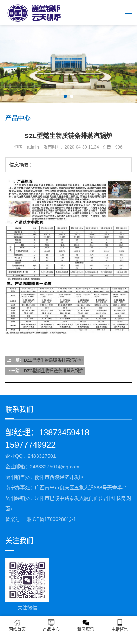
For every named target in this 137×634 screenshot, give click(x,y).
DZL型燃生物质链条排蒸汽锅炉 (53, 360)
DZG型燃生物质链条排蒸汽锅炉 (53, 370)
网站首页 (17, 629)
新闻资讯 (85, 629)
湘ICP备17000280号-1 (50, 519)
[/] (49, 13)
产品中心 (51, 629)
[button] (65, 96)
